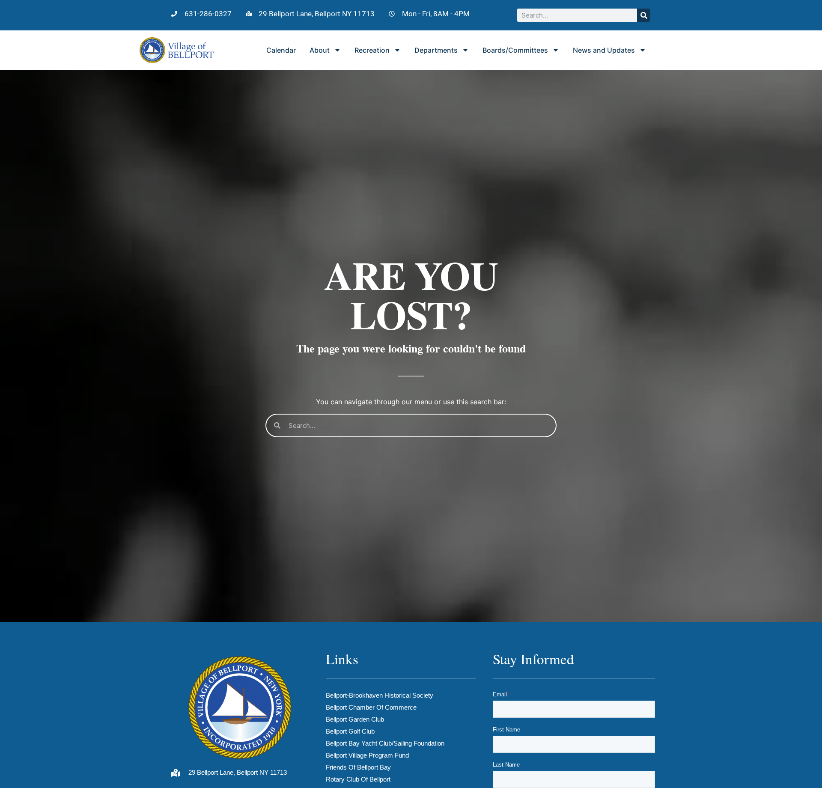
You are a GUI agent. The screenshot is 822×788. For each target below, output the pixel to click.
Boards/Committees (515, 50)
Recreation (372, 50)
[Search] (643, 15)
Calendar (281, 50)
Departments (436, 50)
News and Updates (604, 50)
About (320, 50)
